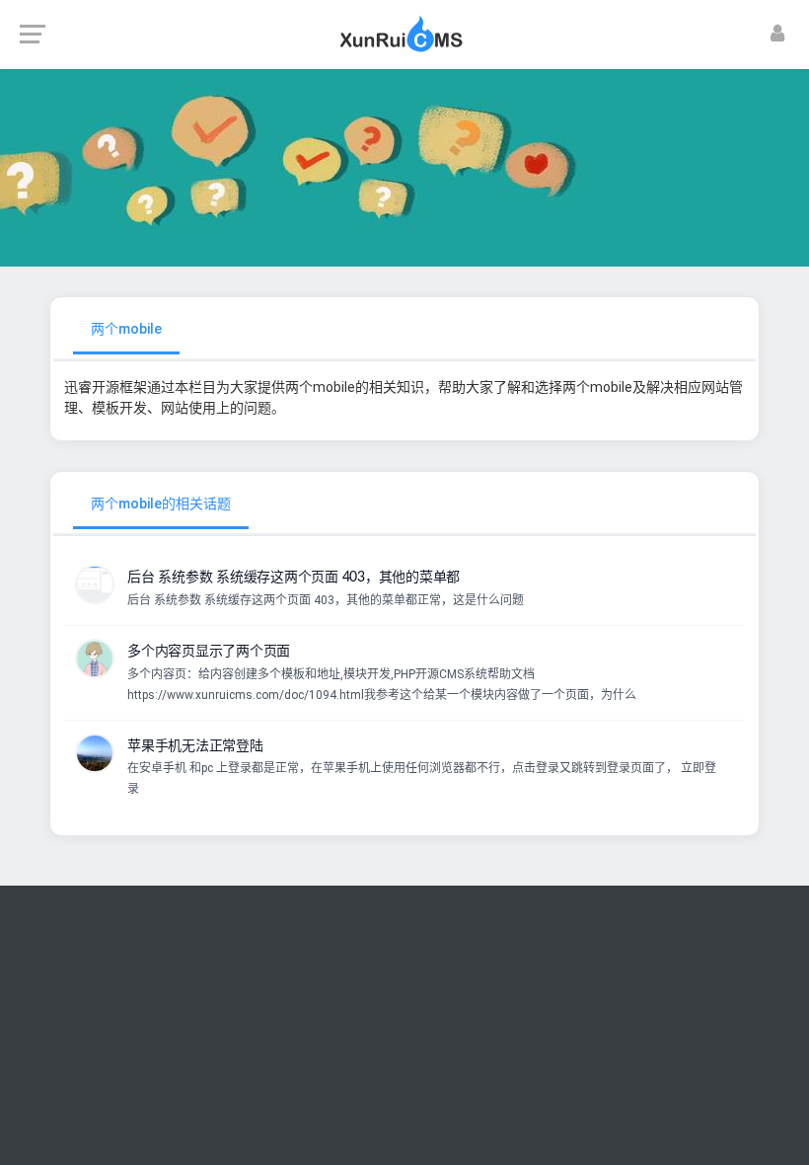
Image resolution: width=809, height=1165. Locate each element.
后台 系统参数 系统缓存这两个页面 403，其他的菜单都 (293, 577)
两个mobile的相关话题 (161, 503)
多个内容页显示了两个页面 (208, 652)
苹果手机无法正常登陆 (195, 746)
